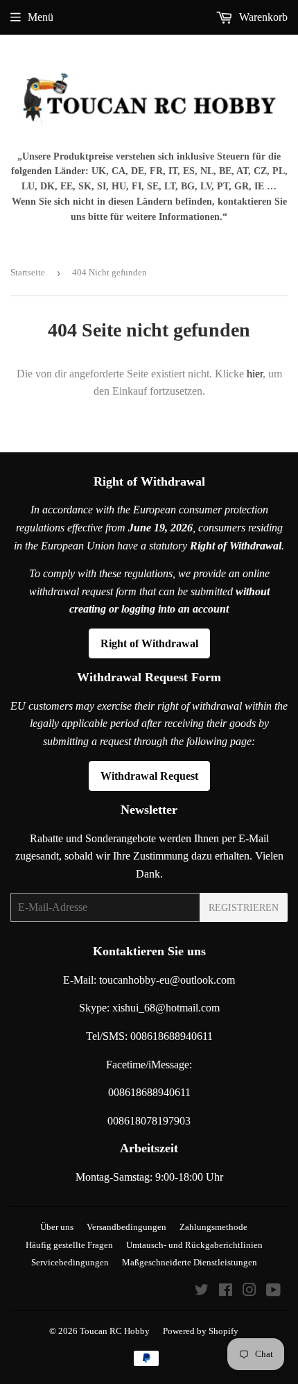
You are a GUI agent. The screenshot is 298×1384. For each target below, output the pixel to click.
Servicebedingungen (70, 1262)
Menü (40, 17)
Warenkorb (262, 17)
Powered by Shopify (200, 1331)
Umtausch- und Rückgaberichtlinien (194, 1245)
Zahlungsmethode (213, 1227)
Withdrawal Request (149, 776)
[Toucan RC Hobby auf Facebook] (225, 1291)
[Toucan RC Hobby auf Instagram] (249, 1291)
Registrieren (244, 908)
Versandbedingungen (126, 1227)
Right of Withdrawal (149, 643)
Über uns (56, 1227)
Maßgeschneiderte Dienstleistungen (189, 1262)
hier (255, 373)
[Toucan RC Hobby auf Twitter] (202, 1291)
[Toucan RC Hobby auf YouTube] (273, 1291)
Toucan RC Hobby (115, 1331)
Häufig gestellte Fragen (69, 1245)
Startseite (27, 272)
